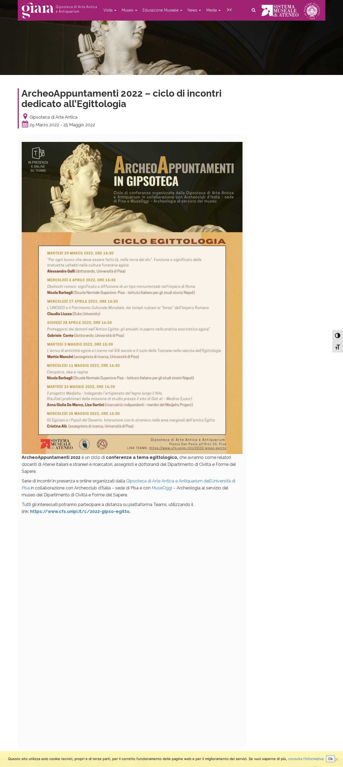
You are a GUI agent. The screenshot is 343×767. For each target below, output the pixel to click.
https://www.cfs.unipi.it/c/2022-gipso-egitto (79, 511)
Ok (330, 759)
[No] (336, 759)
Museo (128, 10)
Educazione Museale (161, 10)
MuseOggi (162, 487)
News (193, 10)
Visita (108, 10)
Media (212, 10)
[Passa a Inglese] (228, 10)
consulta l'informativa (305, 759)
